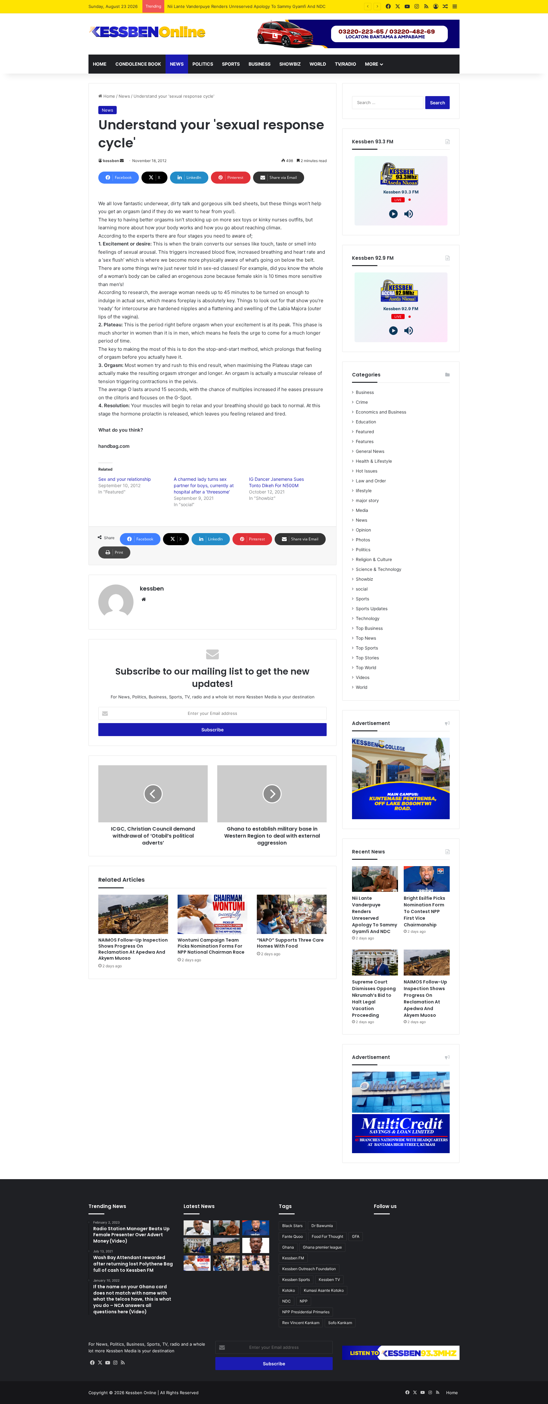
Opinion (363, 529)
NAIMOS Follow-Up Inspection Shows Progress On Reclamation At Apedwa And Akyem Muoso (133, 949)
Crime (362, 402)
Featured (365, 431)
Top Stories (367, 657)
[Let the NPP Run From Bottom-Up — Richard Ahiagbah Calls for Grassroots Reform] (197, 1228)
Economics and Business (381, 412)
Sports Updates (372, 608)
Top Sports (367, 647)
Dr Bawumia (322, 1225)
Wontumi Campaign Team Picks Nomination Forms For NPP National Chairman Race (211, 946)
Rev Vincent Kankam (300, 1322)
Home (100, 64)
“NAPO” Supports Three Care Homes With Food (290, 943)
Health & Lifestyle (374, 461)
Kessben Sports (296, 1279)
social (362, 588)
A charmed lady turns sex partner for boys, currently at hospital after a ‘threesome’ (204, 485)
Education (366, 421)
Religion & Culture (374, 559)
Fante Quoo (292, 1236)
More (371, 64)
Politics (202, 64)
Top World (366, 667)
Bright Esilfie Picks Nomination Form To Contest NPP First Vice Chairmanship (424, 911)
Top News (366, 638)
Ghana (288, 1247)
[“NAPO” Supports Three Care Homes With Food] (292, 914)
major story (367, 500)
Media (362, 510)
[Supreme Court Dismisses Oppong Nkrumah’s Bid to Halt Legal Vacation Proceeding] (375, 963)
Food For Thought (327, 1236)
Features (365, 441)
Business (260, 64)
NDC (286, 1301)
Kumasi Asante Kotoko (324, 1290)
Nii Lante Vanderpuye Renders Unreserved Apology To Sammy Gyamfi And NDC (374, 915)
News (177, 64)
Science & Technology (378, 569)
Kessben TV (329, 1279)
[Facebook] (92, 1363)
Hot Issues (366, 470)
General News (370, 451)
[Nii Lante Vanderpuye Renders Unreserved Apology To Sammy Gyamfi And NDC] (375, 879)
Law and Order (371, 480)
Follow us (385, 1206)
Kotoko (288, 1290)
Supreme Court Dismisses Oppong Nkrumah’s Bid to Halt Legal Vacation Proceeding (374, 998)
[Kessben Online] (147, 32)
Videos (362, 677)
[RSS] (123, 1363)
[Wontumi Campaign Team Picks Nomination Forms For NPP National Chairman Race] (212, 914)
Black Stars (292, 1225)
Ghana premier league (322, 1247)
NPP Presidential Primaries (305, 1311)
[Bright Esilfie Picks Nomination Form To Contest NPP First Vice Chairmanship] (427, 879)
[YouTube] (107, 1363)
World (318, 64)
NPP (304, 1301)
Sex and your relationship (124, 479)
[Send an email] (122, 160)
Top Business (369, 628)
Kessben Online (141, 1392)
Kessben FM (293, 1258)
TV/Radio (345, 64)
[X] (100, 1363)
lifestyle (364, 490)
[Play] (393, 214)
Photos (363, 539)
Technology (368, 618)
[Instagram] (115, 1363)
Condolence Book (138, 64)
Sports (231, 64)
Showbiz (290, 64)
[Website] (143, 599)
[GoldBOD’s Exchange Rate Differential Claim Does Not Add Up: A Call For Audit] (255, 1245)
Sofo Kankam (340, 1322)
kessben (111, 160)
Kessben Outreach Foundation (309, 1268)
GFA (355, 1236)
